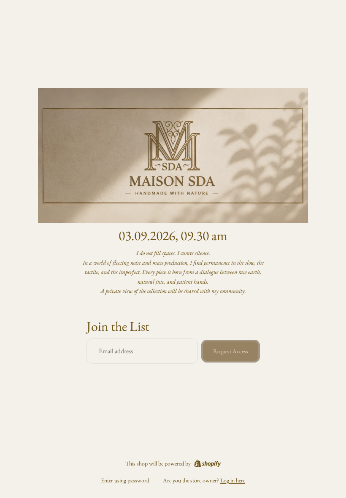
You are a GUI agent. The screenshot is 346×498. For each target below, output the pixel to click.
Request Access (230, 351)
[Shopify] (207, 463)
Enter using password (125, 480)
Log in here (232, 480)
